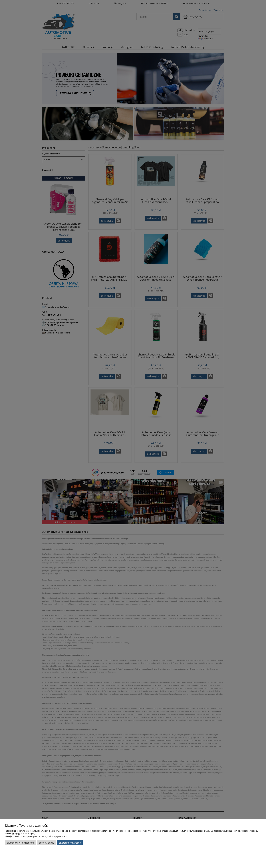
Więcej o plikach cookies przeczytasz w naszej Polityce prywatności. (36, 836)
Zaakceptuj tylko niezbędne (20, 842)
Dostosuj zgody (46, 842)
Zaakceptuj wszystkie (70, 842)
